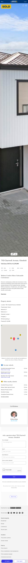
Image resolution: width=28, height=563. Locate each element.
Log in (25, 1)
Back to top (13, 496)
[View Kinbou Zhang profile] (14, 414)
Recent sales (4, 529)
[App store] (12, 508)
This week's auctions (6, 537)
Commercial (4, 526)
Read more (3, 294)
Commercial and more (6, 557)
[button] (14, 339)
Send (14, 476)
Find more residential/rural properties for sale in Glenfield (14, 481)
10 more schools (5, 396)
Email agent (19, 561)
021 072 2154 (14, 420)
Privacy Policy (14, 487)
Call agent (7, 561)
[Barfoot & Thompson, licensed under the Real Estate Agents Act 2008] (14, 1)
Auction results (4, 540)
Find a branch (4, 548)
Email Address (5, 454)
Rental (2, 523)
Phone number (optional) (7, 460)
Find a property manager (6, 554)
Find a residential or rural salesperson (9, 551)
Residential (3, 520)
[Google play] (18, 508)
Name (3, 449)
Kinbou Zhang (14, 419)
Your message (5, 439)
